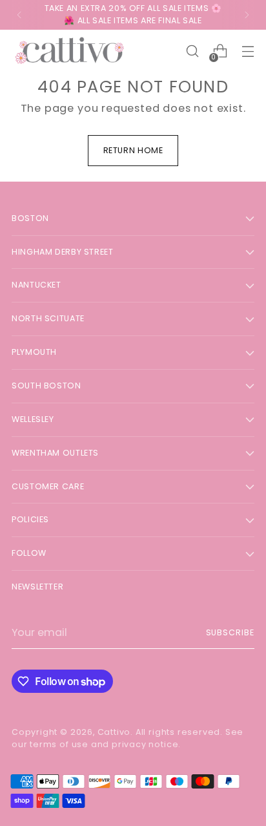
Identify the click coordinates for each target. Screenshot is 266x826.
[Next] (246, 15)
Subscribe (230, 632)
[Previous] (19, 15)
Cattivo (114, 731)
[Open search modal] (192, 51)
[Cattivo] (70, 51)
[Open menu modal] (247, 51)
